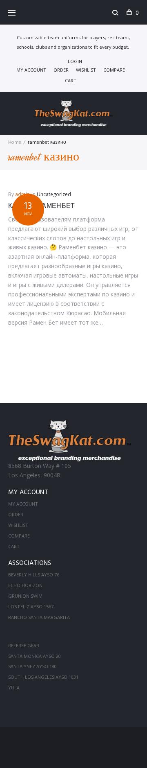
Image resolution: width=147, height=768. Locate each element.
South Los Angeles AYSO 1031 (43, 677)
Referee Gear (23, 645)
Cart (70, 80)
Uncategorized (54, 194)
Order (61, 70)
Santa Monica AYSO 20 (34, 656)
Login (75, 61)
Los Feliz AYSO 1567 (30, 606)
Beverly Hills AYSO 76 (33, 574)
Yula (14, 687)
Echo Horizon (25, 585)
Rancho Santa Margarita (39, 617)
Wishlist (86, 70)
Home (14, 142)
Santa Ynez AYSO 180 (32, 666)
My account (31, 70)
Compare (114, 70)
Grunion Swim (25, 596)
